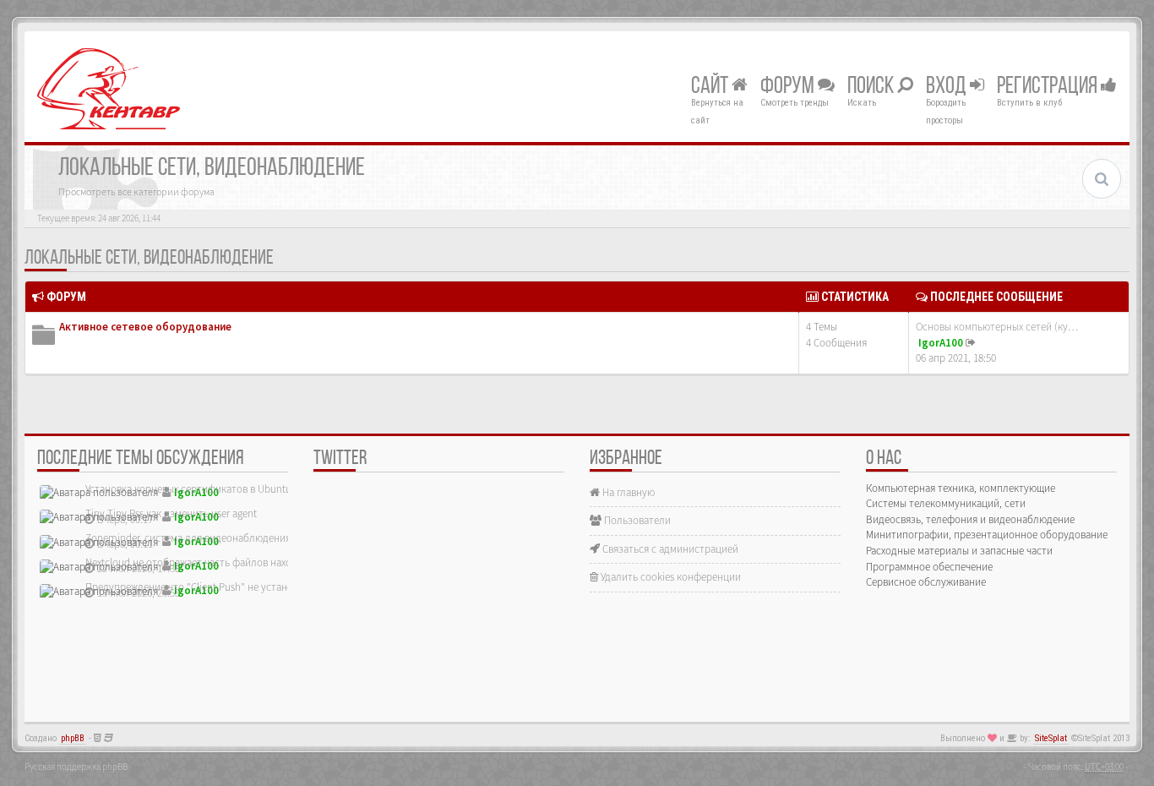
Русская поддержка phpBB (76, 766)
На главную (627, 492)
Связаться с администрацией (669, 549)
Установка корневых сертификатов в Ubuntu (188, 489)
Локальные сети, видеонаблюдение (149, 258)
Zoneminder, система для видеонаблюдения (188, 538)
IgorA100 (940, 343)
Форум (789, 87)
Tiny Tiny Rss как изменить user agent (171, 513)
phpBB (72, 738)
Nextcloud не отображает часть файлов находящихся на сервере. (235, 562)
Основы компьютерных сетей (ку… (997, 326)
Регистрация (1049, 87)
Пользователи (636, 520)
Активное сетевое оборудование (145, 326)
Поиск (872, 87)
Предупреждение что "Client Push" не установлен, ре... (212, 587)
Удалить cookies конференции (669, 577)
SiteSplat (1051, 738)
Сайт (711, 87)
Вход (948, 87)
